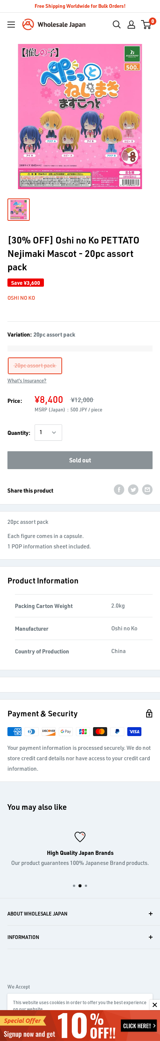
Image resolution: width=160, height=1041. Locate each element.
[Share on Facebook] (119, 489)
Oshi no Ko (21, 298)
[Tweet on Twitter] (133, 489)
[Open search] (117, 24)
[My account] (131, 24)
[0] (146, 24)
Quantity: (18, 432)
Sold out (80, 460)
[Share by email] (147, 489)
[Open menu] (11, 25)
